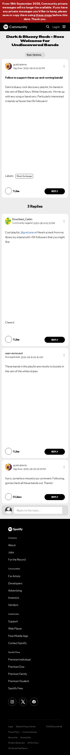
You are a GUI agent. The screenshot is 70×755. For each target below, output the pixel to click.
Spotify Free (15, 688)
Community (18, 26)
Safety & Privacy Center (26, 726)
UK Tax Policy (33, 742)
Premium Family (17, 674)
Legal (10, 726)
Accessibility (25, 737)
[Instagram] (12, 702)
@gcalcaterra (29, 232)
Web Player (15, 628)
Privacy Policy (13, 732)
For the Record (16, 559)
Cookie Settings (29, 732)
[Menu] (64, 27)
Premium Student (18, 681)
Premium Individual (19, 659)
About (12, 545)
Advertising (15, 590)
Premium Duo (16, 667)
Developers (15, 583)
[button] (64, 66)
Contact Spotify (17, 643)
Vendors (13, 605)
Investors (13, 598)
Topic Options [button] (34, 54)
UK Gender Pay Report (18, 748)
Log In (55, 27)
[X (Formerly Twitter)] (23, 702)
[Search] (47, 27)
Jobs (11, 552)
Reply (54, 191)
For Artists (14, 576)
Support (13, 621)
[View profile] (8, 66)
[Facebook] (34, 702)
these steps (44, 15)
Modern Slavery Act (16, 742)
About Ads (13, 737)
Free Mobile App (18, 636)
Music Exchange (24, 176)
